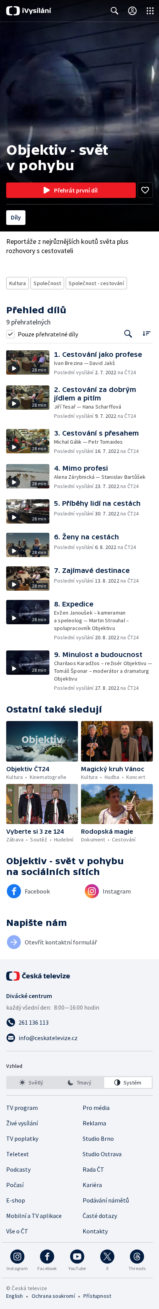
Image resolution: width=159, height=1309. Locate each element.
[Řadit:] (146, 333)
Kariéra (92, 1185)
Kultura (17, 283)
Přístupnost (97, 1295)
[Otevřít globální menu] (150, 11)
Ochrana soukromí (53, 1295)
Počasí (15, 1185)
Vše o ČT (17, 1231)
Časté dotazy (100, 1215)
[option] (31, 1082)
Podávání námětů (106, 1200)
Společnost (47, 283)
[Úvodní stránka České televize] (38, 976)
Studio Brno (98, 1138)
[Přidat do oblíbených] (145, 190)
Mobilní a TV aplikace (34, 1215)
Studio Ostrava (102, 1154)
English (14, 1295)
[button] (30, 363)
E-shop (15, 1200)
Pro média (96, 1107)
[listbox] (79, 1082)
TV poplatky (22, 1138)
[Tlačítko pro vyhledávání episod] (128, 334)
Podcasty (18, 1169)
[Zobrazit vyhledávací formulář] (114, 11)
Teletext (17, 1154)
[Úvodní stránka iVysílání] (28, 10)
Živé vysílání (22, 1123)
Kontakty (95, 1231)
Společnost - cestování (96, 283)
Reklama (94, 1123)
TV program (22, 1107)
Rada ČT (93, 1169)
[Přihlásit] (132, 11)
